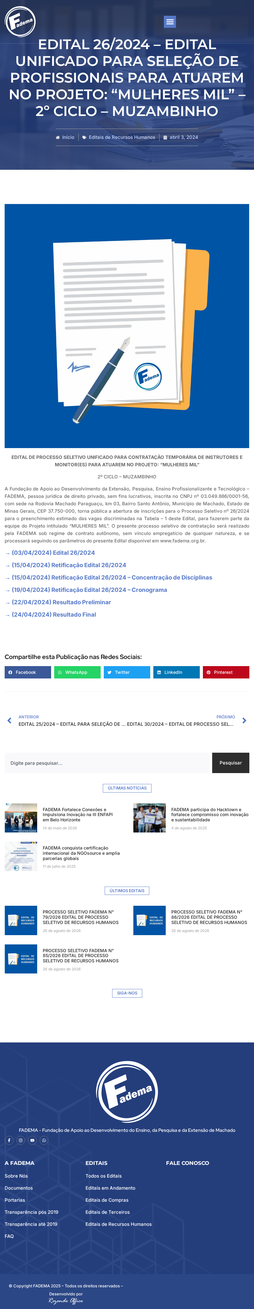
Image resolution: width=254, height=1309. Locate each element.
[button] (170, 22)
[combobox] (107, 763)
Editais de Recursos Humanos (122, 137)
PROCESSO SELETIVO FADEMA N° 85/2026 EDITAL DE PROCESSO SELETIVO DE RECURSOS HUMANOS (81, 956)
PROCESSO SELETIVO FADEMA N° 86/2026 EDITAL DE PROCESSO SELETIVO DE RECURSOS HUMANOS (209, 917)
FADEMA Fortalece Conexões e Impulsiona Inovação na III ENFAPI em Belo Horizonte (78, 815)
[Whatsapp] (44, 1140)
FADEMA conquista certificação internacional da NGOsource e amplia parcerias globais (81, 853)
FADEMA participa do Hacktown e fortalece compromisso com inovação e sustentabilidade (209, 815)
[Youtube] (32, 1140)
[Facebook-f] (9, 1140)
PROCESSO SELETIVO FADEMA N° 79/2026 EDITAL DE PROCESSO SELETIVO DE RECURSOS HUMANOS (81, 917)
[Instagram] (20, 1140)
